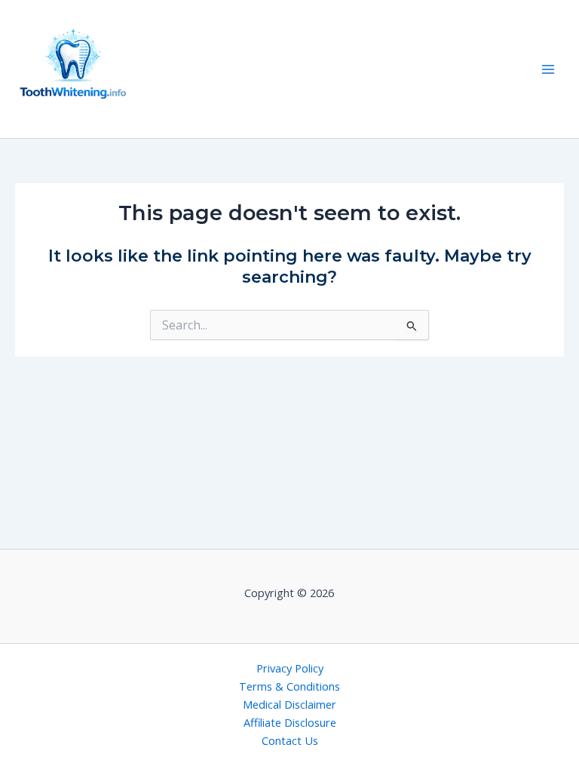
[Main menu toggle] (548, 69)
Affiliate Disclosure (290, 722)
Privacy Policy (289, 668)
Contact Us (290, 740)
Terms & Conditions (289, 686)
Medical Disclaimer (289, 704)
